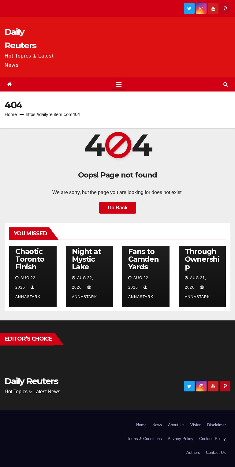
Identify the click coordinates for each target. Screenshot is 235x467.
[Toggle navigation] (118, 84)
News (157, 425)
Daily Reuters (31, 381)
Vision (195, 425)
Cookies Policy (212, 438)
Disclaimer (216, 425)
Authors (193, 452)
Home (11, 114)
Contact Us (216, 452)
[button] (225, 84)
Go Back (118, 207)
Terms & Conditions (144, 438)
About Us (176, 425)
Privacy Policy (180, 438)
